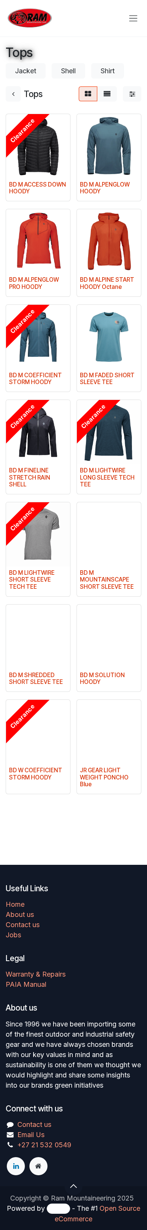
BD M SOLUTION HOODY (102, 678)
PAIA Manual (26, 984)
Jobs (13, 935)
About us (20, 914)
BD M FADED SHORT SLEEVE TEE (107, 379)
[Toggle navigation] (133, 18)
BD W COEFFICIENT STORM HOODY (35, 774)
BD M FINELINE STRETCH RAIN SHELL (29, 477)
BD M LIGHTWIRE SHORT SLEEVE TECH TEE (32, 579)
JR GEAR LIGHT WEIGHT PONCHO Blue (104, 777)
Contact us (23, 925)
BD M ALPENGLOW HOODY (105, 188)
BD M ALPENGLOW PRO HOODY (34, 283)
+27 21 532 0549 (44, 1145)
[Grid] (88, 94)
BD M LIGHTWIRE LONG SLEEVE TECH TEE (107, 477)
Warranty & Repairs (36, 974)
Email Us (30, 1135)
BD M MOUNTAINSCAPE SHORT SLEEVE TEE (107, 579)
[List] (107, 94)
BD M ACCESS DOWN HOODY (37, 188)
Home (15, 904)
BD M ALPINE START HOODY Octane (107, 283)
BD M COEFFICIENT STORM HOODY (35, 379)
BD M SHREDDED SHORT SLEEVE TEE (36, 678)
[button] (73, 1186)
